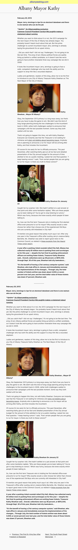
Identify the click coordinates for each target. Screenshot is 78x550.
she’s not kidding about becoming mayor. (44, 140)
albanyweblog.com (39, 1)
